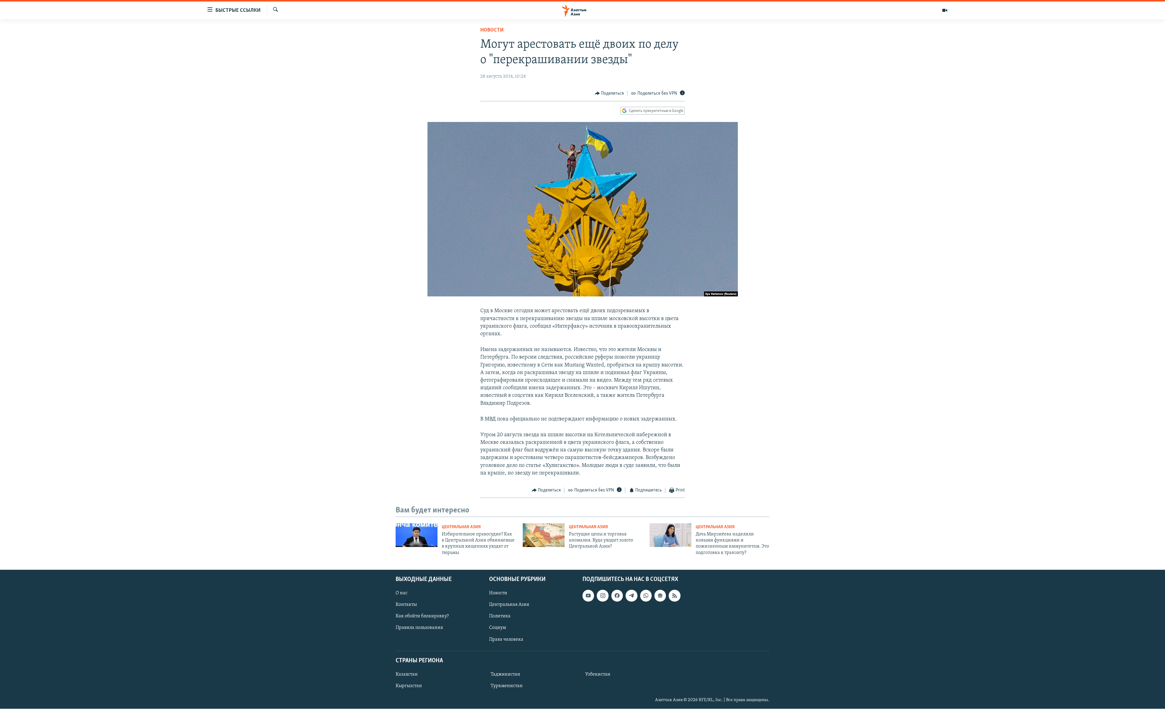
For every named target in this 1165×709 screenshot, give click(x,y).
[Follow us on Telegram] (631, 596)
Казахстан (407, 674)
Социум (497, 628)
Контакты (406, 605)
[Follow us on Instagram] (602, 596)
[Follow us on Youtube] (588, 596)
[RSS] (674, 596)
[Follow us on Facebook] (617, 596)
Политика (500, 616)
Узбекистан (597, 674)
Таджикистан (505, 674)
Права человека (506, 639)
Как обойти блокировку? (422, 616)
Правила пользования (419, 628)
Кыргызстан (409, 686)
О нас (401, 593)
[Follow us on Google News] (660, 596)
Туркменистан (507, 686)
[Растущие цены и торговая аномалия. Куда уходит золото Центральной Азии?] (544, 535)
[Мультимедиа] (945, 10)
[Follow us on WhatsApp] (646, 596)
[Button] (609, 93)
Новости (492, 30)
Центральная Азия (461, 527)
